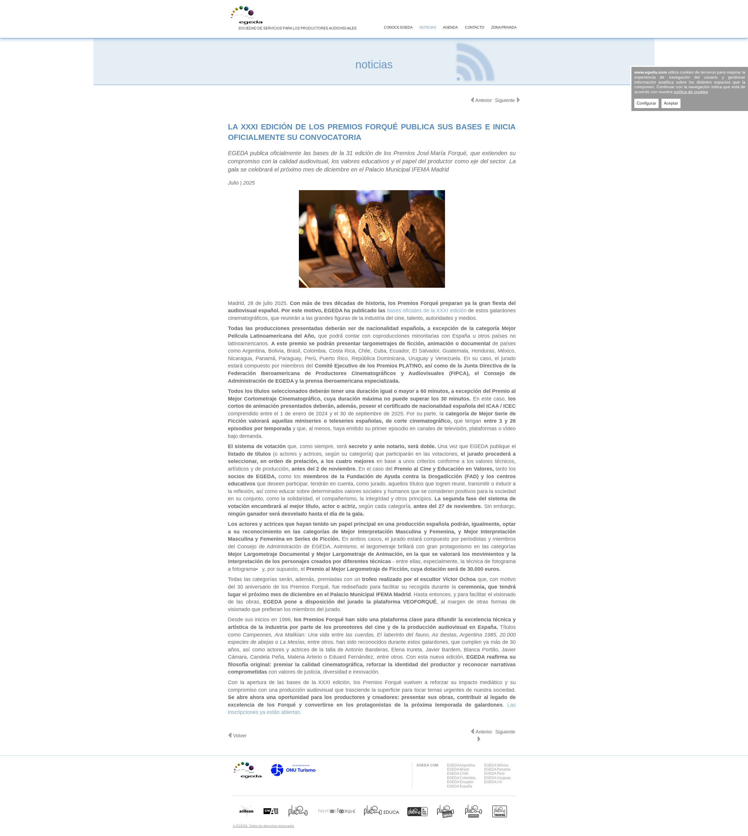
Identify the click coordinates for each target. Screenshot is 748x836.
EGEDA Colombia (461, 778)
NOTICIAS (428, 27)
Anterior (483, 100)
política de (691, 91)
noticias (374, 64)
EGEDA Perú (494, 773)
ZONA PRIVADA (504, 27)
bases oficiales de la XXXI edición (427, 310)
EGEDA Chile (457, 773)
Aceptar (671, 103)
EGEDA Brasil (458, 769)
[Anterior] (472, 100)
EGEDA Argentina (461, 765)
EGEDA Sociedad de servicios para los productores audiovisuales (292, 18)
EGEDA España (459, 786)
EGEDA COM (427, 765)
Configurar (646, 103)
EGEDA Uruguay (497, 778)
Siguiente (505, 100)
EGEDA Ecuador (460, 782)
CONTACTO (474, 27)
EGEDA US (493, 782)
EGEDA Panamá (497, 769)
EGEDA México (496, 765)
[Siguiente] (518, 100)
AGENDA (450, 27)
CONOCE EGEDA (398, 27)
